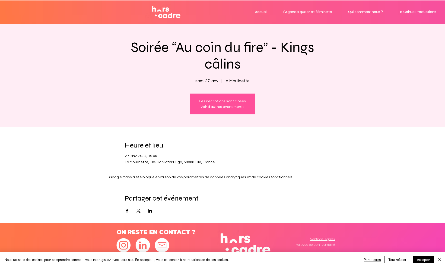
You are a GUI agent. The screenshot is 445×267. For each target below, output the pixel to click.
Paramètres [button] (372, 259)
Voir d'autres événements (222, 107)
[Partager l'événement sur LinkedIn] (150, 211)
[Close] (439, 259)
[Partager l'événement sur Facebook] (127, 211)
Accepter (423, 259)
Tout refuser (397, 259)
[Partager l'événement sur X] (138, 211)
